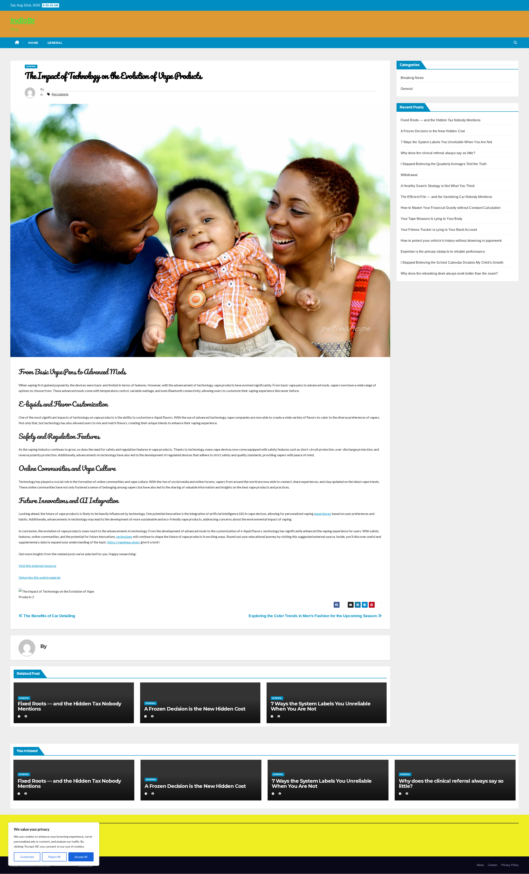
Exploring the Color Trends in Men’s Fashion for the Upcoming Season (313, 616)
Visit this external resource (37, 566)
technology (124, 536)
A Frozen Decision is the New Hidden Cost (194, 709)
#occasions (60, 94)
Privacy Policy (510, 865)
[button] (515, 42)
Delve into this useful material (39, 577)
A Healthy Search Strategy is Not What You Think (438, 186)
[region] (53, 844)
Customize (27, 857)
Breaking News (412, 78)
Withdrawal (409, 175)
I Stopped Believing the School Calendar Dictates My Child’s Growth (452, 262)
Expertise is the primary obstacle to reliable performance (443, 251)
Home (33, 43)
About (480, 865)
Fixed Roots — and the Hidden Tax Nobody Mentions (69, 706)
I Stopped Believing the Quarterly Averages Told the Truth (444, 164)
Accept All (81, 857)
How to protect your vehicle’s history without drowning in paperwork (451, 240)
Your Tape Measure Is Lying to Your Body (431, 218)
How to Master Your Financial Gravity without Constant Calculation (451, 208)
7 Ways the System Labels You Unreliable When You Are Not (321, 706)
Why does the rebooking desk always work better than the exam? (449, 273)
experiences (322, 514)
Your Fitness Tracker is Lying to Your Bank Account (439, 229)
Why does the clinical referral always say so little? (438, 153)
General (55, 43)
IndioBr (22, 20)
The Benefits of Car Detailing (49, 616)
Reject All (54, 857)
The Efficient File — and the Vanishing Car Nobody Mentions (446, 197)
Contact (492, 865)
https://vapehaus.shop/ (123, 542)
